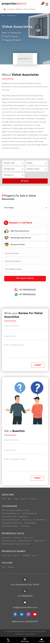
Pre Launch (17, 537)
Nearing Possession (25, 540)
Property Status (33, 169)
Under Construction (9, 540)
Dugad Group (23, 516)
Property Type (9, 163)
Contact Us (33, 498)
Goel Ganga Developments (11, 519)
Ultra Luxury (6, 555)
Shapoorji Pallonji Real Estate (12, 523)
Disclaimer (19, 634)
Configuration (9, 169)
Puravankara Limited (9, 516)
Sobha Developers (30, 523)
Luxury (34, 555)
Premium (16, 555)
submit (37, 365)
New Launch (28, 537)
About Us (23, 498)
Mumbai (11, 567)
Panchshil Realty (39, 519)
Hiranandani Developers (10, 526)
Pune (3, 567)
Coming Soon (6, 537)
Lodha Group (25, 526)
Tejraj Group (27, 519)
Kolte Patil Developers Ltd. (11, 513)
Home (3, 15)
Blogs (9, 498)
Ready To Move (39, 540)
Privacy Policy (29, 634)
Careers (16, 498)
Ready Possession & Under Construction (16, 544)
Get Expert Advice (25, 278)
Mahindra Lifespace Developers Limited (15, 510)
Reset (26, 181)
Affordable (25, 555)
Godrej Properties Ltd (29, 513)
